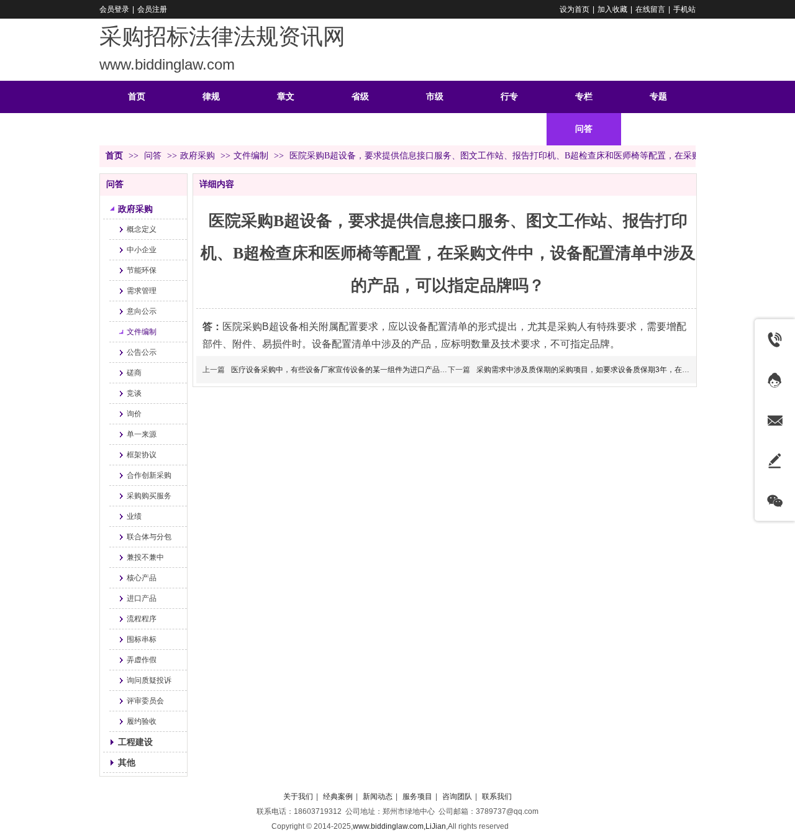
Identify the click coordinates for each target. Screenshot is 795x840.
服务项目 (417, 796)
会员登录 (114, 9)
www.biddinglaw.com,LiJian (399, 826)
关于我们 (298, 796)
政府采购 (197, 155)
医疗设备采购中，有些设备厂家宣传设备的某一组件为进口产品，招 (343, 369)
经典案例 (338, 796)
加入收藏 (612, 9)
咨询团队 (457, 796)
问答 (154, 155)
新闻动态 (378, 796)
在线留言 (650, 9)
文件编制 (251, 155)
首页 (114, 155)
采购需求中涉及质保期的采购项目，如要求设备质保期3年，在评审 (586, 369)
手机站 (684, 9)
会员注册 (152, 9)
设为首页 (574, 9)
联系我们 (497, 796)
